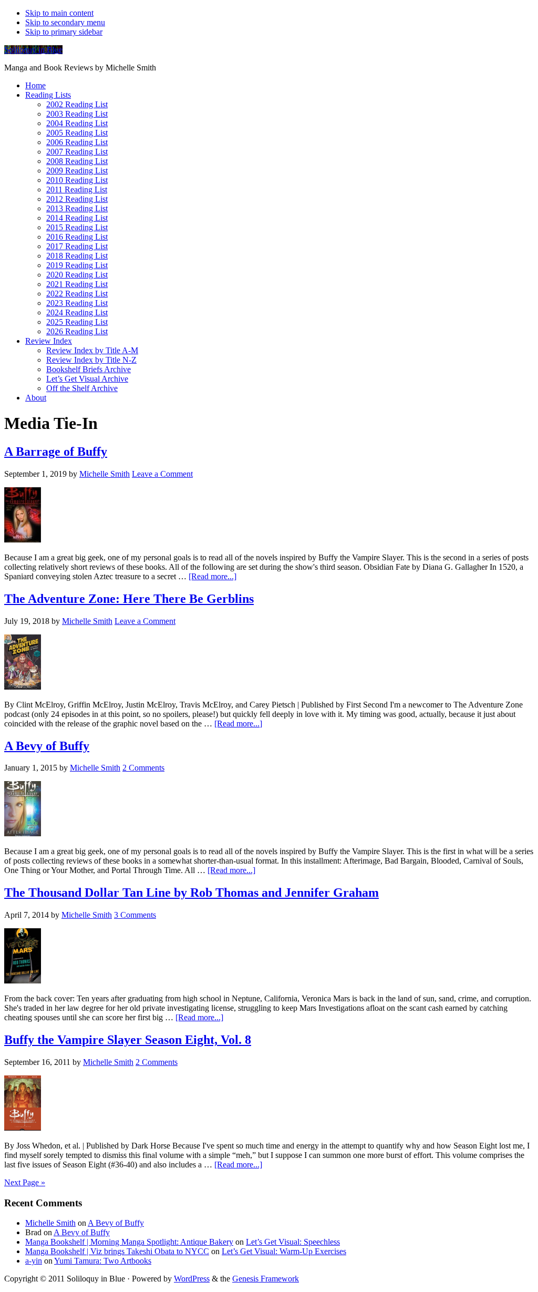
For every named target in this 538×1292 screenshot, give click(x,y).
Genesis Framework (265, 1278)
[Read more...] (212, 576)
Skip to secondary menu (65, 22)
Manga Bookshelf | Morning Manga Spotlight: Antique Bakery (129, 1241)
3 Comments (135, 914)
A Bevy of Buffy (46, 746)
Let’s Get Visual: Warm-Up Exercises (284, 1251)
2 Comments (143, 767)
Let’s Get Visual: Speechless (293, 1241)
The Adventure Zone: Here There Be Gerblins (129, 599)
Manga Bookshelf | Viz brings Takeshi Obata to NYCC (117, 1251)
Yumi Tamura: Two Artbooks (102, 1260)
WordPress (192, 1278)
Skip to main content (59, 12)
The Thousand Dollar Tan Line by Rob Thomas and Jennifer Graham (191, 892)
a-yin (33, 1260)
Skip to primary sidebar (63, 31)
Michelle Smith (50, 1222)
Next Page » (24, 1182)
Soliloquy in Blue (33, 49)
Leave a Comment (162, 473)
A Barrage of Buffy (55, 451)
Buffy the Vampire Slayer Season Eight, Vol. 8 (127, 1040)
